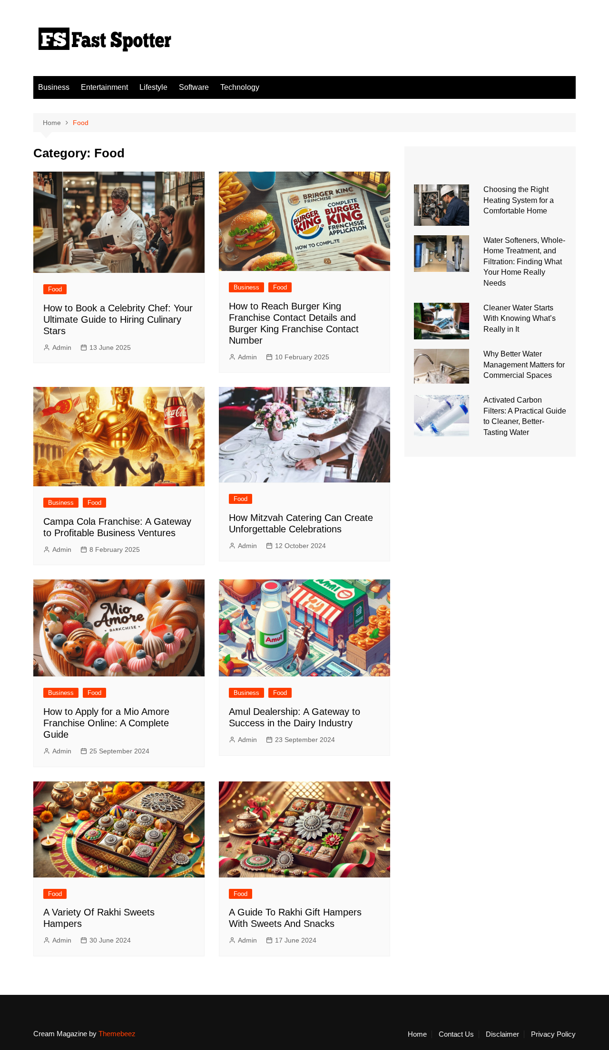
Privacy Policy (553, 1034)
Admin (61, 347)
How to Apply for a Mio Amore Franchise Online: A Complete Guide (106, 723)
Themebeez (117, 1034)
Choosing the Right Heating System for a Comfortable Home (518, 200)
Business (53, 87)
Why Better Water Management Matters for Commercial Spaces (524, 364)
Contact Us (456, 1034)
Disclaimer (502, 1034)
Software (194, 87)
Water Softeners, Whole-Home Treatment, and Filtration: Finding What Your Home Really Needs (524, 261)
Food (55, 289)
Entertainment (104, 87)
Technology (239, 87)
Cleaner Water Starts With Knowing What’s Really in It (519, 318)
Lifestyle (153, 87)
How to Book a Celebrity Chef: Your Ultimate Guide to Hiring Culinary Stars (118, 319)
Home (417, 1034)
